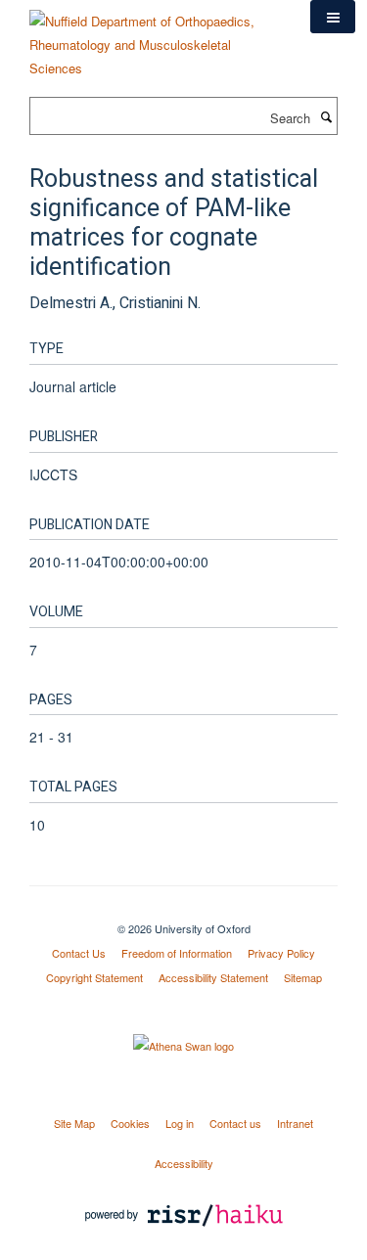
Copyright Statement (94, 977)
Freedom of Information (176, 953)
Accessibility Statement (213, 977)
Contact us (235, 1123)
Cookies (130, 1123)
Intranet (295, 1123)
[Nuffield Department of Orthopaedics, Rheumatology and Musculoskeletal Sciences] (155, 37)
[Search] (326, 116)
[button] (332, 16)
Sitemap (303, 977)
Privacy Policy (281, 953)
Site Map (74, 1123)
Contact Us (79, 953)
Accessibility (184, 1163)
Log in (179, 1123)
